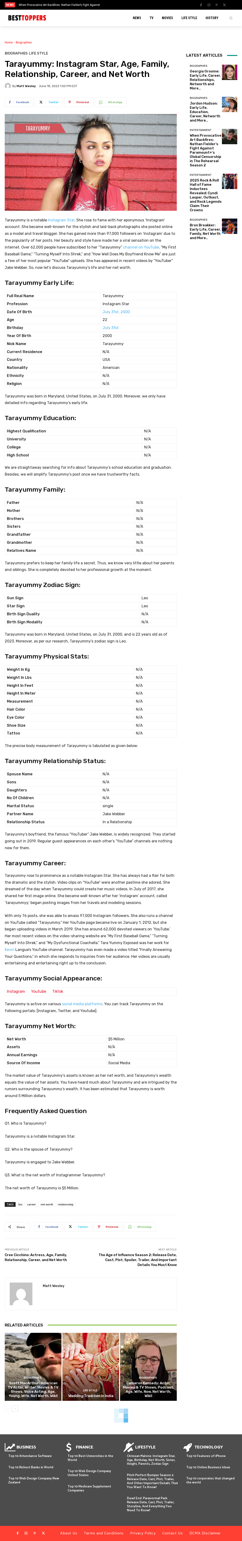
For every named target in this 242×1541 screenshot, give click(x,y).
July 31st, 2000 (116, 312)
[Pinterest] (216, 5)
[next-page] (15, 1409)
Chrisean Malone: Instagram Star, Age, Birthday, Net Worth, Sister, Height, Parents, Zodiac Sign (151, 1460)
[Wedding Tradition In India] (90, 1367)
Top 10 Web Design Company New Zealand (33, 1480)
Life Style (38, 53)
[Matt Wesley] (8, 86)
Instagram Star (61, 220)
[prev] (126, 5)
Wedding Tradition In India (90, 1396)
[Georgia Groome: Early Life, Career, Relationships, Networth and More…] (229, 72)
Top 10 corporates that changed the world (210, 1480)
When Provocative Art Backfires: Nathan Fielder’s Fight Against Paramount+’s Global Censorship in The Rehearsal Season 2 (205, 150)
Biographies (24, 42)
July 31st (111, 327)
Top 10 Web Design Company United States (89, 1473)
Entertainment (201, 130)
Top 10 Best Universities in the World (90, 1458)
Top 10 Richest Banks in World (30, 1467)
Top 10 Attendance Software (30, 1456)
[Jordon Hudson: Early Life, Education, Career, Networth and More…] (229, 104)
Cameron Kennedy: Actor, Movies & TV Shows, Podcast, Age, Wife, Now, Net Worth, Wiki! (148, 1389)
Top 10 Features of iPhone (206, 1456)
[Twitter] (224, 5)
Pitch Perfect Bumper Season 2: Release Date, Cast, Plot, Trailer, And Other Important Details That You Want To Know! (152, 1481)
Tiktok (57, 991)
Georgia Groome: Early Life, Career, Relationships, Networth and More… (205, 79)
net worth (47, 1204)
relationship (65, 1204)
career (31, 1204)
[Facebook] (201, 5)
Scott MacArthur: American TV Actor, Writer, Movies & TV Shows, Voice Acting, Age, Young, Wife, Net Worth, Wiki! (33, 1389)
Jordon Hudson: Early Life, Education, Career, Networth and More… (205, 111)
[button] (231, 18)
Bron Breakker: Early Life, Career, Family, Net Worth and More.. (205, 231)
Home (9, 42)
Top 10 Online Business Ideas (208, 1467)
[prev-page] (8, 1409)
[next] (133, 5)
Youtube (38, 991)
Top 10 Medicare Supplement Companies (89, 1488)
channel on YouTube (141, 247)
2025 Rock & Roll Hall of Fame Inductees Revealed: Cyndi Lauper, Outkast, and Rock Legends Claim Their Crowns (206, 195)
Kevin (9, 949)
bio (20, 1204)
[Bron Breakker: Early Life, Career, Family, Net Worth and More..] (229, 226)
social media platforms (82, 1004)
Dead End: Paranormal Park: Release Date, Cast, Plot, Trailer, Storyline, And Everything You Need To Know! (150, 1504)
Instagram (16, 991)
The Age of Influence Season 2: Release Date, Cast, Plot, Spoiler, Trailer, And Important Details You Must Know (138, 1260)
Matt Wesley (26, 86)
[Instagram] (209, 5)
